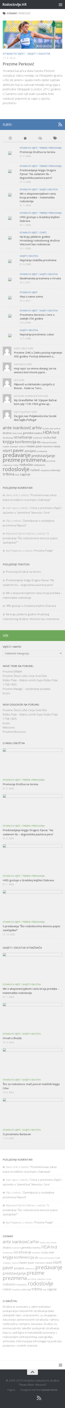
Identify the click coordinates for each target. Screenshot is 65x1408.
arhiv (37, 428)
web (17, 474)
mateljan (14, 446)
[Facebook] (48, 124)
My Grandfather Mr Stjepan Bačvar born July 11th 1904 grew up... (35, 402)
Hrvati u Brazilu (12, 1038)
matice (22, 446)
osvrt (7, 450)
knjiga (8, 441)
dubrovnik (17, 433)
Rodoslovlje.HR (14, 4)
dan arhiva (55, 428)
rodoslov (26, 464)
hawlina (38, 433)
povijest (30, 451)
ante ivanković (17, 428)
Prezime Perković (18, 63)
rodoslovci (39, 465)
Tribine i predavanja (50, 147)
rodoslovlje (16, 469)
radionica (7, 465)
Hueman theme (49, 1389)
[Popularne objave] (25, 138)
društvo (7, 433)
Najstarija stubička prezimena (38, 260)
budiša (46, 428)
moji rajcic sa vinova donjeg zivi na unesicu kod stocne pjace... (35, 370)
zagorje (25, 474)
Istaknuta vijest (14, 53)
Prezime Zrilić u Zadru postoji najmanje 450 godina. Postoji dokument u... (38, 354)
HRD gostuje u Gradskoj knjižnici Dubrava (31, 605)
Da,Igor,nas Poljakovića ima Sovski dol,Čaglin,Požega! (35, 418)
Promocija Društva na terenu (37, 152)
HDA (47, 432)
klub (54, 437)
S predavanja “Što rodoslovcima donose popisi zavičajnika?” (30, 538)
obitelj (56, 446)
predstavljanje (43, 455)
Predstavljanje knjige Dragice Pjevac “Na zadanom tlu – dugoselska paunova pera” (38, 173)
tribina (8, 473)
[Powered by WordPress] (18, 1390)
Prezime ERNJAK (12, 671)
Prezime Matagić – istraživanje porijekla (26, 689)
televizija (55, 470)
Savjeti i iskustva (38, 53)
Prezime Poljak (43, 550)
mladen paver (34, 446)
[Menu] (60, 4)
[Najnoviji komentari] (39, 138)
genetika (28, 433)
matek (6, 446)
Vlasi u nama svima (31, 296)
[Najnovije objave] (10, 138)
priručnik (50, 461)
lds (39, 442)
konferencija (25, 441)
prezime (11, 460)
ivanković (37, 437)
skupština (45, 470)
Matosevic (9, 727)
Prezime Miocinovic (14, 731)
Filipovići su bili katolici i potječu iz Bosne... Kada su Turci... (34, 386)
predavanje (17, 455)
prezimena (33, 459)
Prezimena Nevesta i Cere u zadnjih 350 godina (37, 316)
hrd (56, 432)
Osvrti (43, 232)
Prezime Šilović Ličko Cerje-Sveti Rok (25, 676)
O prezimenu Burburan (17, 1134)
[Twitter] (54, 124)
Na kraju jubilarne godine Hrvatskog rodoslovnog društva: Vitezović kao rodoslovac (40, 240)
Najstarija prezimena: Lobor (37, 334)
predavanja (41, 451)
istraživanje (23, 437)
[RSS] (60, 124)
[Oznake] (54, 138)
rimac (16, 465)
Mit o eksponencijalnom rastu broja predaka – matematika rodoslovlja (38, 197)
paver (18, 450)
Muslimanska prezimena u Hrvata (40, 278)
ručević (35, 470)
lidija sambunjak (49, 442)
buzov (6, 693)
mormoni (48, 446)
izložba (47, 437)
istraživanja (8, 437)
